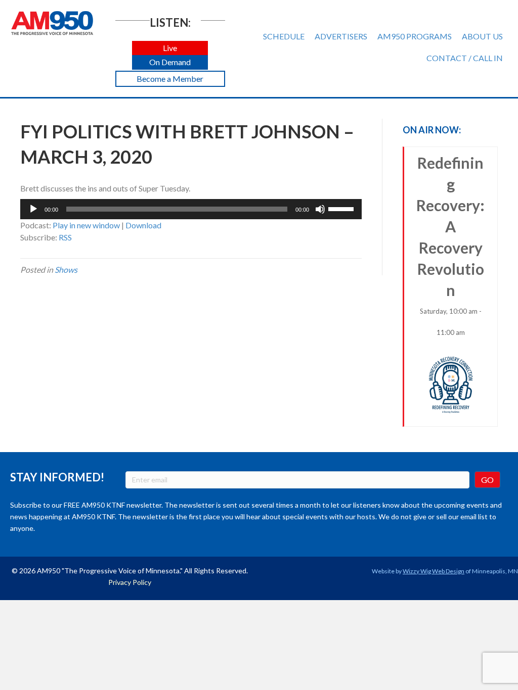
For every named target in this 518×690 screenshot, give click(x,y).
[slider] (342, 208)
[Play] (33, 209)
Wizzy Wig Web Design (433, 571)
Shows (66, 269)
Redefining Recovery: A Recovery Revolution (450, 245)
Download (143, 225)
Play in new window (86, 225)
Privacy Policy (129, 582)
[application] (191, 209)
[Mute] (320, 209)
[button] (170, 48)
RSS (65, 237)
